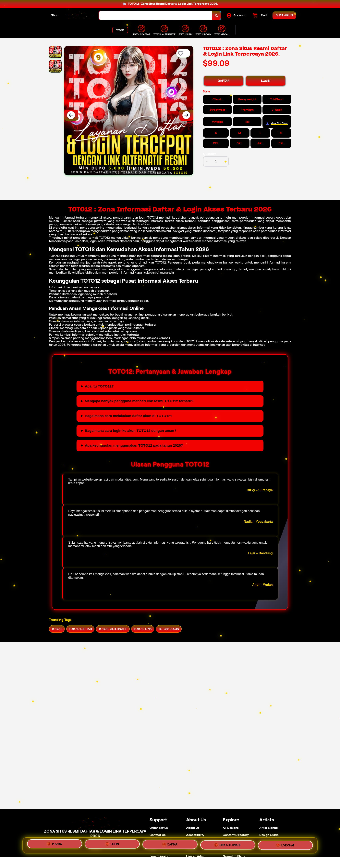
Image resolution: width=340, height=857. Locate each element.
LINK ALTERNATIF (230, 845)
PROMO (57, 844)
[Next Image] (186, 115)
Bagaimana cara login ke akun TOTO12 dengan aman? (130, 431)
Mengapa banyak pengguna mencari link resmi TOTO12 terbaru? (139, 401)
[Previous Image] (71, 115)
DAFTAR (223, 80)
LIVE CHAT (287, 845)
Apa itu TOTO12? (99, 386)
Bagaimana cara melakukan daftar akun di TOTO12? (128, 416)
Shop (54, 15)
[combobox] (155, 15)
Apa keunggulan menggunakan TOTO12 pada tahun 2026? (134, 445)
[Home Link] (78, 15)
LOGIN (265, 80)
